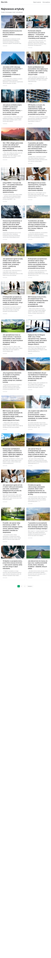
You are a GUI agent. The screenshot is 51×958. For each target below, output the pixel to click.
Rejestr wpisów (37, 2)
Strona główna (46, 2)
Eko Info (4, 2)
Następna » (30, 586)
